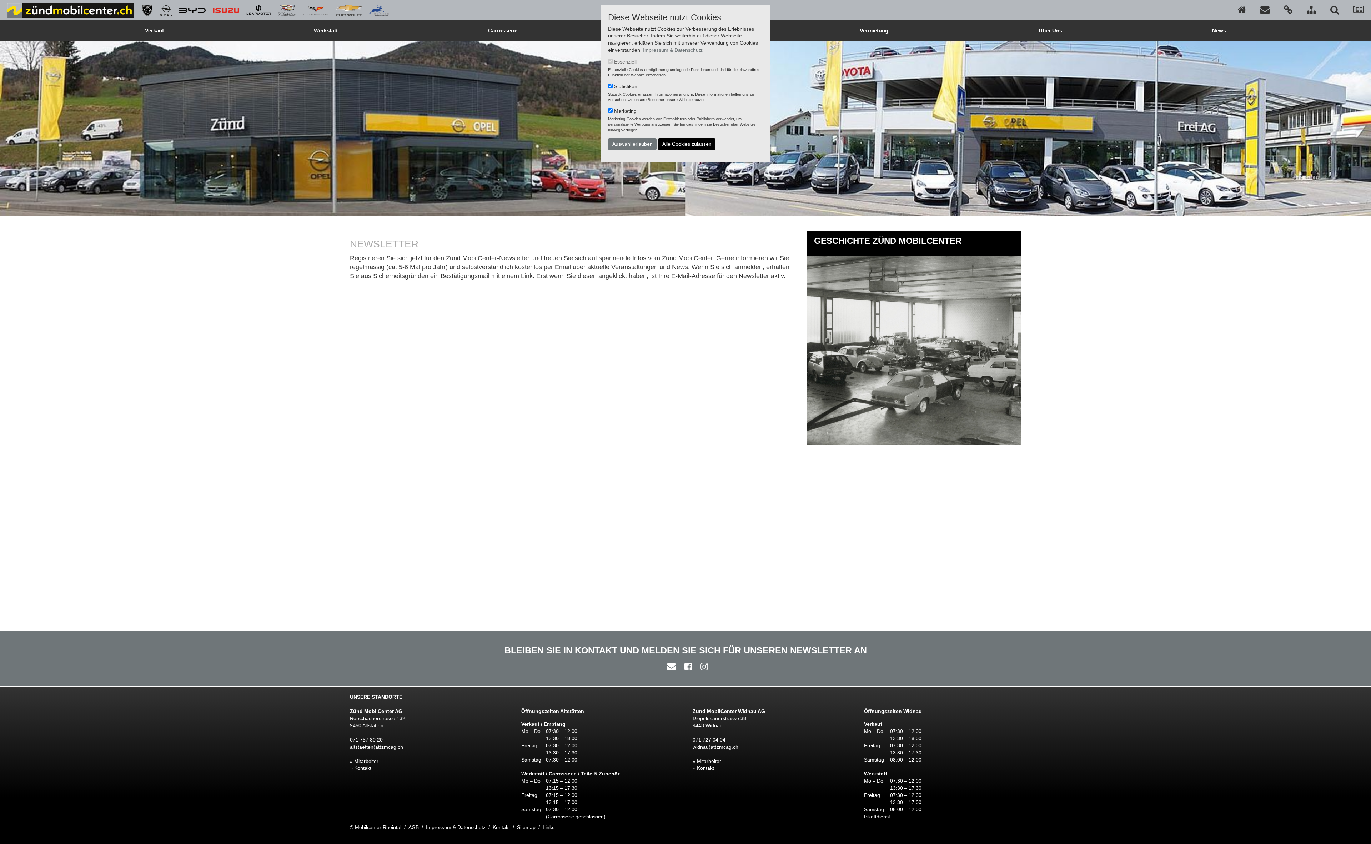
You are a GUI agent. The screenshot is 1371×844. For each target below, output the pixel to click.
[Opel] (162, 10)
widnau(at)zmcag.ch (715, 747)
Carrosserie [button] (502, 30)
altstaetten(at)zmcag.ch (376, 747)
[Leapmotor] (255, 10)
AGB (413, 827)
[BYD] (189, 10)
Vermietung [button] (874, 30)
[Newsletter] (1358, 10)
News (1219, 30)
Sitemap (526, 827)
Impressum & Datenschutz (673, 50)
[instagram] (702, 667)
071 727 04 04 (709, 740)
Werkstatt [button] (326, 30)
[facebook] (686, 667)
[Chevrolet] (345, 10)
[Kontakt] (1265, 10)
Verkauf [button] (154, 30)
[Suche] (1334, 10)
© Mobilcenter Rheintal (375, 827)
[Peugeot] (143, 10)
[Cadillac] (283, 10)
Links (548, 827)
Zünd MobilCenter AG (376, 711)
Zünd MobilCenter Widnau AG (729, 711)
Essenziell (625, 62)
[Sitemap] (1311, 10)
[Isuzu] (222, 10)
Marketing (625, 111)
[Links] (1288, 10)
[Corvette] (312, 10)
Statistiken (625, 86)
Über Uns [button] (1050, 30)
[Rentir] (375, 10)
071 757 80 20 (366, 740)
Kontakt (501, 827)
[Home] (1241, 10)
